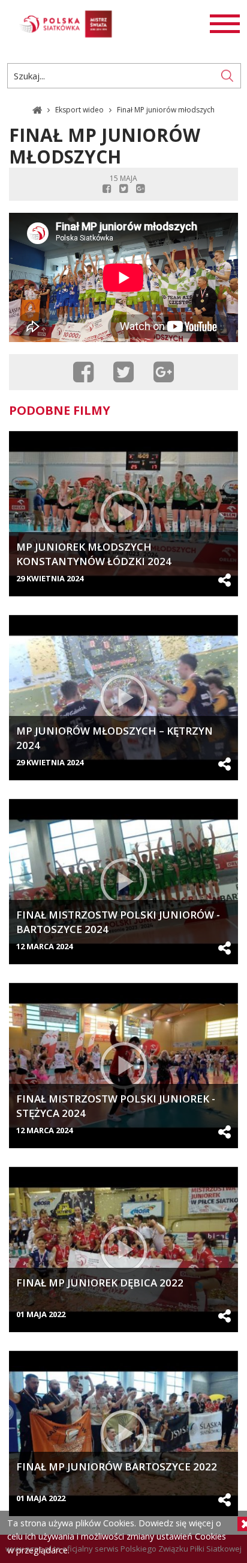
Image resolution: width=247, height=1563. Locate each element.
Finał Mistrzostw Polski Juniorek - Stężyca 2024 (115, 1106)
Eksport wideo (80, 109)
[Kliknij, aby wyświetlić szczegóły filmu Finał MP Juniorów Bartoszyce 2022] (123, 1433)
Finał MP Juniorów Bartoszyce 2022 (116, 1466)
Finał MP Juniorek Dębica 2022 (99, 1282)
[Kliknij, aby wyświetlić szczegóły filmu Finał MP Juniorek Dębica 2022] (123, 1249)
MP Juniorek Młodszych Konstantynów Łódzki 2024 (93, 554)
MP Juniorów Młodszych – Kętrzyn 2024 (114, 738)
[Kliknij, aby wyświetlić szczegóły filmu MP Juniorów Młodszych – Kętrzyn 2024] (123, 697)
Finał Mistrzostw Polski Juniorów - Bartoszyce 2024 (118, 922)
